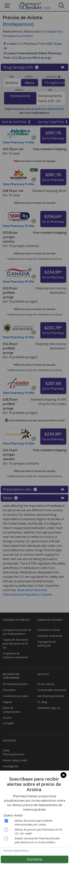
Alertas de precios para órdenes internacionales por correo (34, 822)
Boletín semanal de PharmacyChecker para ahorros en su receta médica (37, 840)
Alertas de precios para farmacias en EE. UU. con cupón (39, 831)
